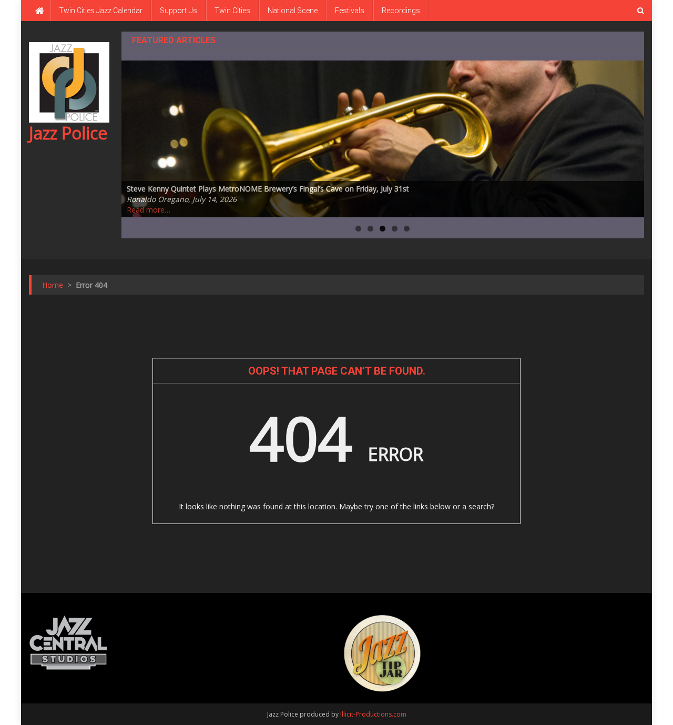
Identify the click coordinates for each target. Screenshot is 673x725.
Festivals (349, 10)
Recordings (401, 10)
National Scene (293, 10)
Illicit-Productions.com (373, 714)
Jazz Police (68, 133)
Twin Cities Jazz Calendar (100, 10)
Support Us (178, 10)
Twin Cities (232, 10)
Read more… (148, 210)
